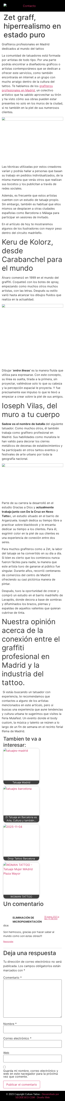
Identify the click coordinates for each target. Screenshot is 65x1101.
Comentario (12, 977)
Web (6, 1052)
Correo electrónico (17, 1038)
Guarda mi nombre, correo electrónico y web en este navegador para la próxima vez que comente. (30, 1073)
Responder (8, 941)
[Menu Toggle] (58, 6)
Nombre (10, 1023)
